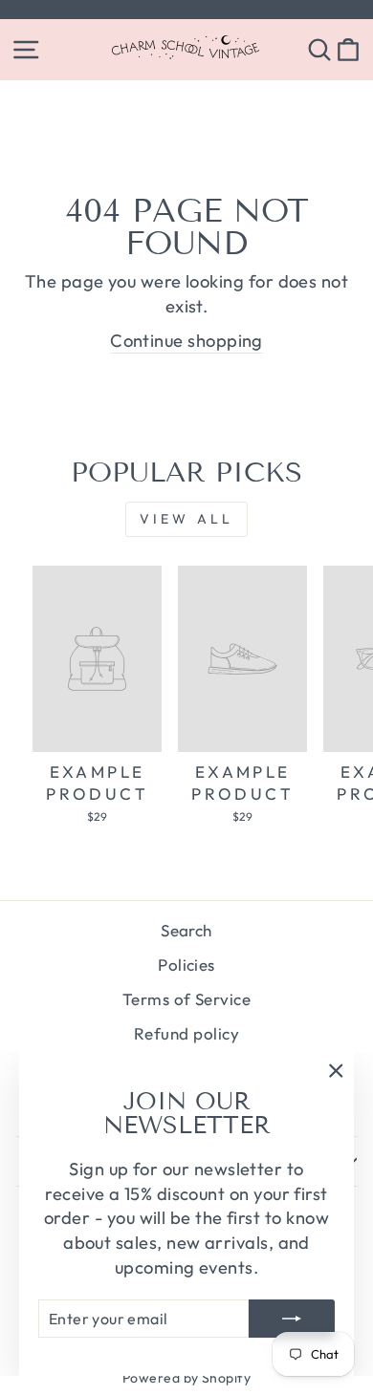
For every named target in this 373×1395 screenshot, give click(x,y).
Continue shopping (186, 341)
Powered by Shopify (186, 1377)
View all (187, 518)
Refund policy (186, 1033)
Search (186, 930)
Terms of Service (186, 999)
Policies (186, 965)
